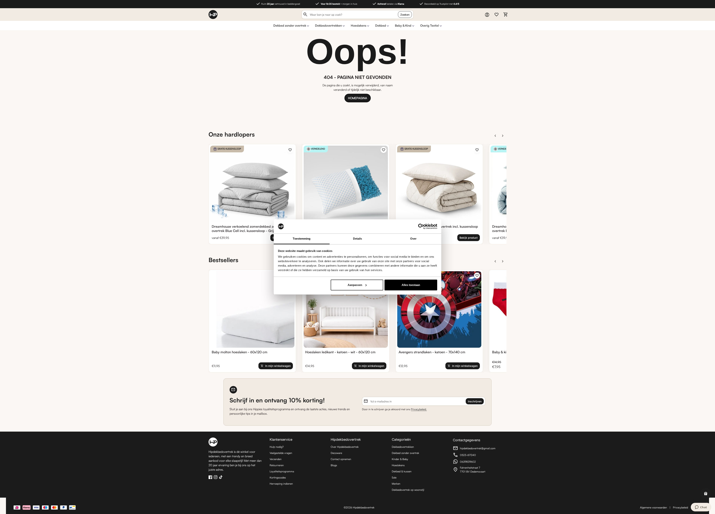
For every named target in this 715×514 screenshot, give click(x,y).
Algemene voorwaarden (653, 507)
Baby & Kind (403, 25)
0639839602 (473, 462)
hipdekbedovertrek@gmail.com (474, 449)
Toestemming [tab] (301, 238)
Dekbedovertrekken (328, 25)
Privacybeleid (680, 507)
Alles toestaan (411, 284)
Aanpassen (355, 284)
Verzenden (276, 459)
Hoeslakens (358, 25)
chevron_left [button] (495, 136)
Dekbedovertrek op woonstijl (408, 489)
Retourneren (277, 465)
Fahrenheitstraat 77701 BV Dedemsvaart (473, 469)
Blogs (334, 465)
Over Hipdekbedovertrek (345, 446)
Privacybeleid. (419, 409)
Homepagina (357, 98)
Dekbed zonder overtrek (289, 25)
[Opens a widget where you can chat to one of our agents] (701, 507)
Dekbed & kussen (401, 471)
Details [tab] (357, 238)
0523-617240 (473, 455)
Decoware (336, 452)
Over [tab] (413, 238)
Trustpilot (698, 499)
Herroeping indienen (281, 483)
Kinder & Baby (400, 459)
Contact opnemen (341, 459)
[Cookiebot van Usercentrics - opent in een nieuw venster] (421, 226)
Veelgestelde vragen (281, 452)
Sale (394, 477)
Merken (396, 483)
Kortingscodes (278, 477)
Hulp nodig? (277, 446)
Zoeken (404, 14)
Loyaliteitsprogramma (282, 471)
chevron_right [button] (502, 136)
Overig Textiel (429, 25)
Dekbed (380, 25)
